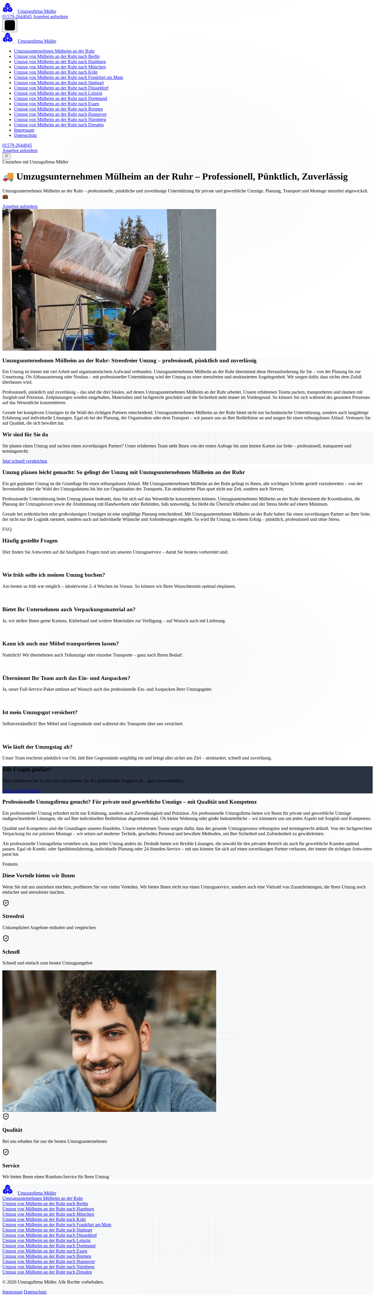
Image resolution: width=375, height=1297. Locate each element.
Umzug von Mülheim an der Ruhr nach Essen (56, 103)
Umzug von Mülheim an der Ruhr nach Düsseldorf (61, 87)
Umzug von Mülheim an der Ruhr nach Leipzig (58, 93)
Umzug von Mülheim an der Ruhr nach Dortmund (60, 98)
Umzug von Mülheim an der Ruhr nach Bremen (58, 108)
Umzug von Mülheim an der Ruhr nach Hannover (60, 114)
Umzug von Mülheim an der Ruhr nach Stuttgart (59, 82)
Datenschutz (25, 135)
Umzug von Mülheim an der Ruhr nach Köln (56, 72)
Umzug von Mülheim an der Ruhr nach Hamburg (60, 61)
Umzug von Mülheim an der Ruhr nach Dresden (59, 124)
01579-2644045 (17, 16)
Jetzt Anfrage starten (21, 790)
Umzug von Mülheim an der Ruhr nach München (60, 66)
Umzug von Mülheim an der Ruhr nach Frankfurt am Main (68, 77)
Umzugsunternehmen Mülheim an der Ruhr (54, 51)
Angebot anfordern (50, 16)
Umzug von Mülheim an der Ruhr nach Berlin (57, 56)
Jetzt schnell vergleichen (24, 461)
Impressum (24, 130)
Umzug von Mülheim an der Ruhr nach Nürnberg (60, 119)
